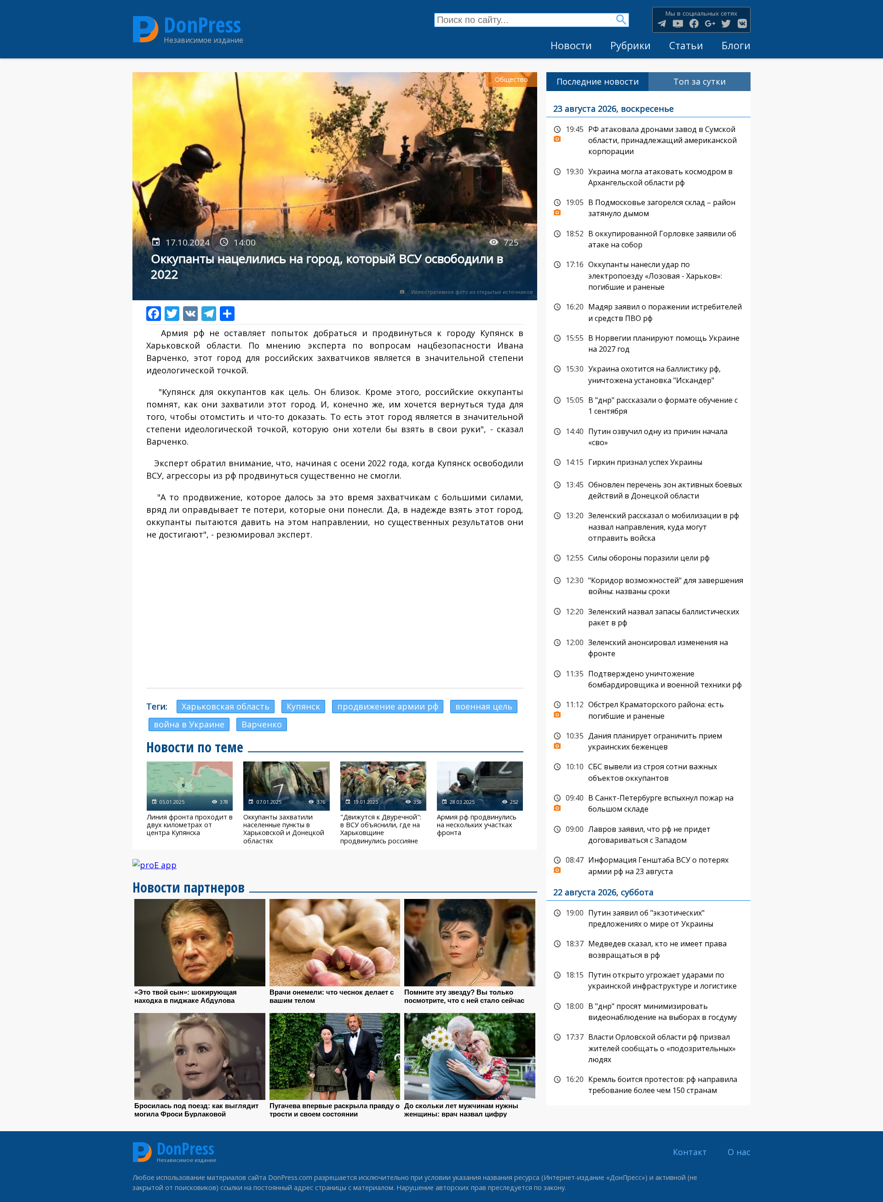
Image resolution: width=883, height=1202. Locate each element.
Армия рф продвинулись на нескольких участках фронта (480, 803)
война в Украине (189, 724)
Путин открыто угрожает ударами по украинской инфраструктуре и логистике (648, 979)
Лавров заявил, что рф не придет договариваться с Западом (648, 833)
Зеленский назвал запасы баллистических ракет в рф (648, 616)
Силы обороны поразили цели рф (648, 558)
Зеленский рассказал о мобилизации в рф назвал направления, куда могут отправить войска (648, 526)
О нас (739, 1151)
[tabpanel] (648, 598)
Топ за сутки (699, 81)
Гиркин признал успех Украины (648, 462)
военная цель (483, 706)
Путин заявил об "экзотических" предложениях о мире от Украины (648, 917)
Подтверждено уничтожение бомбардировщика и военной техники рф (648, 678)
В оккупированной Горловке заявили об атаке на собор (648, 238)
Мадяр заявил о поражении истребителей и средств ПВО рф (648, 311)
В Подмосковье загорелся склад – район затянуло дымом (648, 207)
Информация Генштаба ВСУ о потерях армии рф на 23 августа (648, 864)
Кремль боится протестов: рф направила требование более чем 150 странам (648, 1084)
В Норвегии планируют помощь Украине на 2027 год (648, 342)
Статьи (686, 45)
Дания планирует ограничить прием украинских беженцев (648, 740)
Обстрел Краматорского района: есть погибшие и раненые (648, 709)
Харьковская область (225, 706)
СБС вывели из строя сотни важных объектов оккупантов (648, 771)
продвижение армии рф (387, 706)
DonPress (202, 24)
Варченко (261, 724)
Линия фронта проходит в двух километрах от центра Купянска (189, 803)
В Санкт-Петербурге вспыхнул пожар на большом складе (648, 802)
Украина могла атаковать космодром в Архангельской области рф (648, 176)
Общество (511, 79)
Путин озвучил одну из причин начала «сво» (648, 436)
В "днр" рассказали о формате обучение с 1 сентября (648, 404)
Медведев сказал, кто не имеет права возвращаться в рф (648, 948)
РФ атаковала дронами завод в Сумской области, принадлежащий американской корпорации (648, 140)
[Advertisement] (334, 614)
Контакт (690, 1151)
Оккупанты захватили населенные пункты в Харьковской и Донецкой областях (286, 803)
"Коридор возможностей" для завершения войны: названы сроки (648, 585)
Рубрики (630, 45)
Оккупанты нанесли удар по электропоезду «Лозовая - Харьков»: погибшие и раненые (648, 275)
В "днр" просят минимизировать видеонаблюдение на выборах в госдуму (648, 1010)
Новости (571, 45)
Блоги (736, 45)
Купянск (303, 706)
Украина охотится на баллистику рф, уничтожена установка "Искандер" (648, 373)
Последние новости (597, 81)
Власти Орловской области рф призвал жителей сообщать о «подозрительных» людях (648, 1047)
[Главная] (145, 29)
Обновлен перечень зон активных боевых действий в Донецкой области (648, 489)
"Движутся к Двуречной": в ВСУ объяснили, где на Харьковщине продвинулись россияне (383, 803)
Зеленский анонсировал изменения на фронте (648, 647)
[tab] (597, 81)
